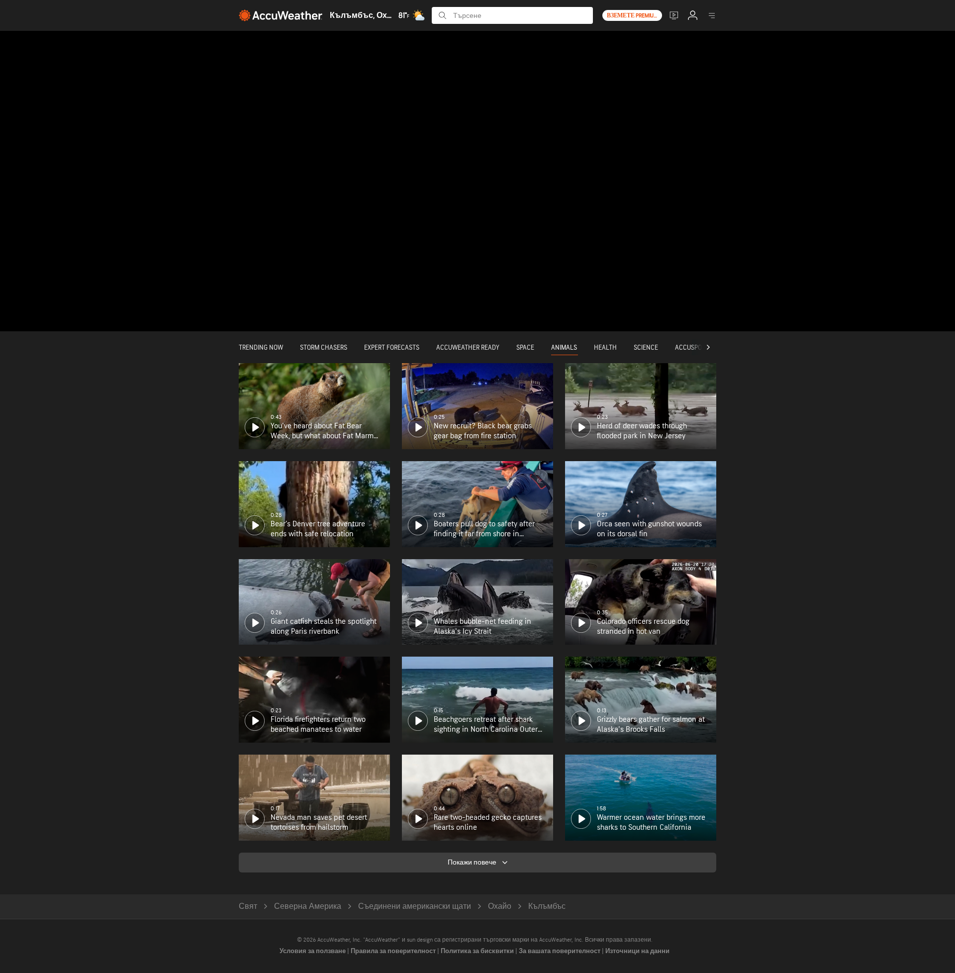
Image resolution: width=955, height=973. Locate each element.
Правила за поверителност (394, 951)
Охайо (499, 906)
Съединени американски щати (414, 906)
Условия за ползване (313, 951)
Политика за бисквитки (478, 951)
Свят (248, 906)
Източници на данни (637, 951)
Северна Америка (307, 906)
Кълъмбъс (547, 906)
